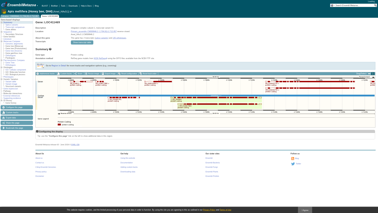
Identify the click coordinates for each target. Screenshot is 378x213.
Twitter (298, 164)
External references (11, 96)
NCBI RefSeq (99, 58)
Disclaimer (39, 176)
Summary (7, 22)
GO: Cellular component (15, 70)
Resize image (93, 74)
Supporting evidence (12, 98)
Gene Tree (9, 63)
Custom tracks (12, 112)
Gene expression (10, 89)
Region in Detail (59, 66)
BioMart (54, 6)
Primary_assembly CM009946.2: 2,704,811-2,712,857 (94, 31)
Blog (97, 6)
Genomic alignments (14, 44)
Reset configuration (129, 74)
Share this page (12, 123)
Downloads (73, 6)
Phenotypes (8, 77)
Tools (63, 6)
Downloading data (127, 172)
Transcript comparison (15, 27)
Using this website (127, 158)
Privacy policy (41, 172)
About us (39, 158)
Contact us (39, 163)
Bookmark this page (14, 128)
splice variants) (101, 38)
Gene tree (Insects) (13, 51)
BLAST (45, 6)
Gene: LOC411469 (50, 16)
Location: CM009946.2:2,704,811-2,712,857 (20, 16)
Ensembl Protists (212, 176)
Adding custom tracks (129, 167)
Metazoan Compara (11, 41)
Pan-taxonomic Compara (14, 60)
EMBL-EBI (75, 145)
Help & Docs (86, 6)
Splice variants (11, 25)
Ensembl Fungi (212, 167)
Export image (110, 74)
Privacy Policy (209, 210)
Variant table (10, 81)
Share (80, 74)
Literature (7, 39)
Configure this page (14, 107)
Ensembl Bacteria (213, 163)
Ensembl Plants (212, 172)
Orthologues (10, 55)
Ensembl (209, 158)
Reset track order (150, 74)
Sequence (7, 32)
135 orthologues (119, 38)
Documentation (126, 163)
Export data (11, 118)
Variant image (11, 84)
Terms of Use (225, 210)
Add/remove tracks (47, 74)
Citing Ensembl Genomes (45, 167)
